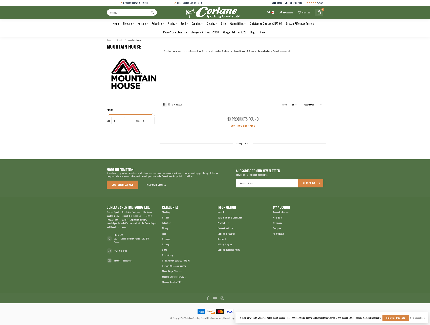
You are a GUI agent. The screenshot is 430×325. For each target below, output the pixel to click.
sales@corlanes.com (123, 260)
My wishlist (278, 223)
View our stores (156, 184)
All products (278, 233)
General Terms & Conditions (230, 217)
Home (116, 23)
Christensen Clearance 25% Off (265, 23)
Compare (277, 228)
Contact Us (222, 239)
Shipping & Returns (226, 233)
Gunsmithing (237, 23)
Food (183, 23)
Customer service (293, 2)
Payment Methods (225, 228)
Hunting (142, 23)
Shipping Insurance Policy (229, 249)
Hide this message (395, 317)
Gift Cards (277, 2)
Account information (282, 212)
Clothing (210, 23)
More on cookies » (417, 317)
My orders (277, 217)
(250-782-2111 (120, 251)
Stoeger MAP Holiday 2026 (205, 32)
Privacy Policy (223, 223)
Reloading (157, 23)
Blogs (253, 32)
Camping (196, 23)
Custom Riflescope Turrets (300, 23)
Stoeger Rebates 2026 (234, 32)
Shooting (127, 23)
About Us (222, 212)
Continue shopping (243, 125)
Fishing (171, 23)
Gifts (223, 23)
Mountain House (134, 40)
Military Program (225, 244)
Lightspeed (225, 318)
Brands (263, 32)
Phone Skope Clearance (175, 32)
